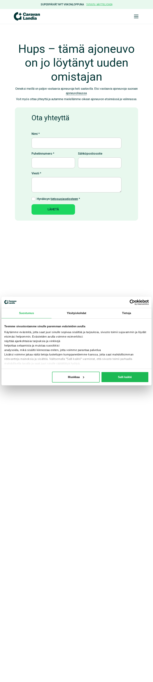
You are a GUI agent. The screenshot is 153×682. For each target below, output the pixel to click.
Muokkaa (74, 377)
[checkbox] (33, 199)
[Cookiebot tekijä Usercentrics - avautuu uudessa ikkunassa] (132, 302)
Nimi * (36, 134)
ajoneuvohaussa (76, 93)
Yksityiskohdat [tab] (76, 313)
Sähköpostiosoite (90, 153)
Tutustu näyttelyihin (99, 4)
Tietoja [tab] (126, 313)
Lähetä (53, 209)
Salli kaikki (125, 377)
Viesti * (36, 173)
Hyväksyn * (58, 199)
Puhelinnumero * (43, 153)
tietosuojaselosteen (64, 199)
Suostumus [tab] (26, 313)
